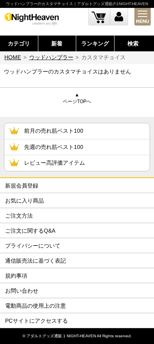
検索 (133, 43)
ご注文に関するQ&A (30, 230)
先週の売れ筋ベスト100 (53, 147)
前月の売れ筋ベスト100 (53, 131)
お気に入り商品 (24, 200)
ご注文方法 (19, 215)
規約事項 (16, 276)
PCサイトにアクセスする (36, 321)
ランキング (95, 43)
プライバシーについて (32, 245)
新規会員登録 (21, 185)
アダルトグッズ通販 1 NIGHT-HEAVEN (61, 336)
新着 (56, 43)
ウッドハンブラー (51, 57)
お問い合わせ (21, 291)
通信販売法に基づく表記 (35, 261)
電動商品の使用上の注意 (35, 306)
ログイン (119, 17)
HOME (12, 57)
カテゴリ (19, 43)
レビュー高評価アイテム (54, 163)
